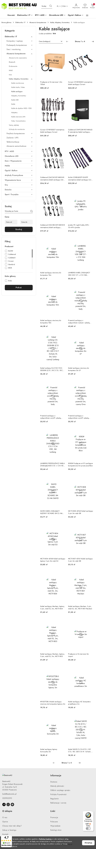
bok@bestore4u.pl (9, 794)
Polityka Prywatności (58, 794)
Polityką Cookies (45, 839)
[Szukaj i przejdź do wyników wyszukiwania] (50, 6)
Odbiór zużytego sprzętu (60, 790)
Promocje (54, 817)
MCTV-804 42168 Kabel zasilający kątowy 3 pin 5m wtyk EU (52, 559)
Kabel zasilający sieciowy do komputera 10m (50, 321)
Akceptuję (88, 843)
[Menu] (92, 812)
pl (58, 6)
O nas (4, 817)
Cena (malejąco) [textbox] (44, 41)
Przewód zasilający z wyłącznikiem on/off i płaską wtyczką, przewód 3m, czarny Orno (78, 417)
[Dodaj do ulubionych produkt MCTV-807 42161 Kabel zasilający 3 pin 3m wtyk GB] (90, 525)
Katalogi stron (55, 830)
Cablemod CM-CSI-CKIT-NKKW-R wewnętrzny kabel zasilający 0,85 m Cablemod (52, 178)
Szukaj (18, 229)
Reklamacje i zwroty (58, 802)
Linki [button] (52, 811)
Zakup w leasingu (9, 830)
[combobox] (51, 41)
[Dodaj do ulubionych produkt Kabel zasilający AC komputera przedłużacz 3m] (90, 668)
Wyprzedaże (55, 825)
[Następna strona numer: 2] (93, 41)
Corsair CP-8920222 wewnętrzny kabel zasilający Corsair (80, 83)
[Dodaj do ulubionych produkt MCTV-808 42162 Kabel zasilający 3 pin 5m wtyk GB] (90, 477)
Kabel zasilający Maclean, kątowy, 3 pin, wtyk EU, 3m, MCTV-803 (52, 655)
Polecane (54, 821)
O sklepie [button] (7, 811)
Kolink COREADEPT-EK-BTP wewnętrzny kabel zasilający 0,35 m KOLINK (80, 178)
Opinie (5, 821)
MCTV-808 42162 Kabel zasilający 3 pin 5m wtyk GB (80, 512)
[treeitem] (19, 36)
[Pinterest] (12, 804)
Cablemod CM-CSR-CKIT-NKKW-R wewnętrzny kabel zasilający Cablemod (52, 226)
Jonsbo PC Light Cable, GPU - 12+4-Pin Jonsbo (79, 226)
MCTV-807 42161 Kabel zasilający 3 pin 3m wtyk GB (80, 559)
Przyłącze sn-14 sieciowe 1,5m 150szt (51, 83)
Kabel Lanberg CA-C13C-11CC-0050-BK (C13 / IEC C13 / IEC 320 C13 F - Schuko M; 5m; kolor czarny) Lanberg (52, 369)
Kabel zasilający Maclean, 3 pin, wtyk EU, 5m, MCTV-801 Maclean (80, 607)
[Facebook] (4, 804)
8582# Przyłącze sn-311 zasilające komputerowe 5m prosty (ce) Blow (80, 464)
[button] (25, 15)
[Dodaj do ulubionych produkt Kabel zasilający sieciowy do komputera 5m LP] (90, 334)
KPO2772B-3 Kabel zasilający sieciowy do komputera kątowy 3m (52, 702)
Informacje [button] (55, 775)
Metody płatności (57, 786)
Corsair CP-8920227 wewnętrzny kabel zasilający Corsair (52, 130)
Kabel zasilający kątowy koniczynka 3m (48, 750)
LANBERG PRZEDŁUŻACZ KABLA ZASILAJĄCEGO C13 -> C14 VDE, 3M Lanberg (52, 464)
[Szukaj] (31, 211)
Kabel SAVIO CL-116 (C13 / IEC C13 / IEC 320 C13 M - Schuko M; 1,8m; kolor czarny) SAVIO (80, 750)
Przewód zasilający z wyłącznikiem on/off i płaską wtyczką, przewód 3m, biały (50, 417)
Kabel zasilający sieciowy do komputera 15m (50, 273)
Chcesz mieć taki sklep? (12, 825)
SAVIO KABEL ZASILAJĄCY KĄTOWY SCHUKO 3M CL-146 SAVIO (51, 512)
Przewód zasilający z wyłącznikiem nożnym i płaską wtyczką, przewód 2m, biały (79, 321)
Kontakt (5, 834)
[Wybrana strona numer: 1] (80, 41)
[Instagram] (8, 804)
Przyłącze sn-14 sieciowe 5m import (78, 655)
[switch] (88, 828)
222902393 (7, 798)
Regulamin (54, 798)
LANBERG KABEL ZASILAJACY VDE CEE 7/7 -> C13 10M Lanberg (79, 273)
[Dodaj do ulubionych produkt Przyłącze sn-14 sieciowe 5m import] (90, 620)
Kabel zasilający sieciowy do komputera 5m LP (78, 369)
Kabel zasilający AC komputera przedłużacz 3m (79, 702)
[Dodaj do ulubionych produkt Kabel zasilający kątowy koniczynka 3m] (62, 715)
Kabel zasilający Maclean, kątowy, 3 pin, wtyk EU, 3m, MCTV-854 (52, 607)
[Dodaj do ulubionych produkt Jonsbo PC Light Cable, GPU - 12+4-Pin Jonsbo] (90, 191)
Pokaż (19, 287)
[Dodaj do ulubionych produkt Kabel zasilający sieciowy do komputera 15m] (62, 239)
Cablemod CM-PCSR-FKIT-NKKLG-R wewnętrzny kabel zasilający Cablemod (80, 130)
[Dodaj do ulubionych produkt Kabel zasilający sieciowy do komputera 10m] (62, 286)
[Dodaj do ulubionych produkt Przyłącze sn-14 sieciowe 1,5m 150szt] (62, 48)
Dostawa (53, 781)
